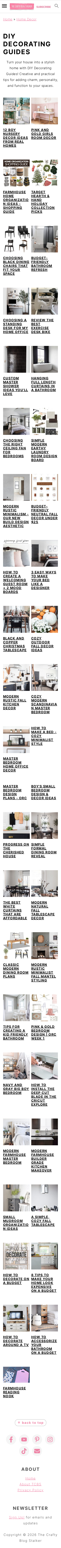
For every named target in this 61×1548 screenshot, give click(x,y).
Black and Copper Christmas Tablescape (15, 644)
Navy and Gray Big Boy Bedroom (16, 1089)
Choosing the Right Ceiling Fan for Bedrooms (14, 448)
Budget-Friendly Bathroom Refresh (41, 264)
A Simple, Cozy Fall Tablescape (43, 1221)
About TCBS (30, 1484)
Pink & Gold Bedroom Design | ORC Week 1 (43, 1032)
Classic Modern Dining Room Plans (16, 970)
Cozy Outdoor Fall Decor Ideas (42, 644)
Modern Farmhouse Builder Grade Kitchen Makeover (42, 1160)
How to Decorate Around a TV (16, 1341)
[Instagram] (50, 1439)
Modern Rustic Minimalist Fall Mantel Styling (43, 972)
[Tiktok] (24, 1451)
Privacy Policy (31, 1490)
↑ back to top (30, 1423)
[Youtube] (24, 1439)
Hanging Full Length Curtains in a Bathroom (43, 384)
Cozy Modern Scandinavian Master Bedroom (44, 704)
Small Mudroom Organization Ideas (16, 1223)
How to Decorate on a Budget (16, 1279)
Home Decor (26, 19)
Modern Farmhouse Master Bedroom (14, 1157)
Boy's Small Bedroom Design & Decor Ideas (43, 792)
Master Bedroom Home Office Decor (15, 764)
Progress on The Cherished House (16, 850)
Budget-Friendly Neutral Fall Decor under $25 (44, 514)
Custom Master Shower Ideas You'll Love (15, 386)
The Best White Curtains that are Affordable (15, 910)
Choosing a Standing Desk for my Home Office (15, 326)
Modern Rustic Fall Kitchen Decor (15, 702)
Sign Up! (17, 1517)
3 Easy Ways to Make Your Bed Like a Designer (43, 580)
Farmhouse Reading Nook (14, 1392)
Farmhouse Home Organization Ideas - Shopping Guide (16, 202)
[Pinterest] (37, 1439)
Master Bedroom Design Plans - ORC (15, 792)
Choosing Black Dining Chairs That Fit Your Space (16, 266)
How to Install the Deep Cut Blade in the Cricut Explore (43, 1094)
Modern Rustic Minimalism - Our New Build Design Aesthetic (16, 516)
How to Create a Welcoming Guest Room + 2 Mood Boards (15, 582)
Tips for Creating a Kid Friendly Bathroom (15, 1032)
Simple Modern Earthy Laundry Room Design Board (44, 450)
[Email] (37, 1451)
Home (8, 19)
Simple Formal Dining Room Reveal (44, 850)
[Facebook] (11, 1439)
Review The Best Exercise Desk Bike (42, 326)
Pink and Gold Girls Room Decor (43, 134)
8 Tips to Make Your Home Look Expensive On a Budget (44, 1283)
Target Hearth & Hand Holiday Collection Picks (43, 202)
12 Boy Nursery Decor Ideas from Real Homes (15, 138)
